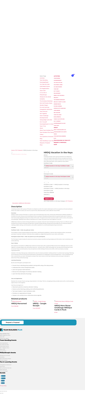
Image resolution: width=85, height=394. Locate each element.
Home (13, 150)
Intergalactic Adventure (46, 109)
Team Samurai (43, 111)
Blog (41, 138)
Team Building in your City (47, 140)
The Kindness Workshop (46, 101)
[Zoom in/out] (1, 391)
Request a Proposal (45, 142)
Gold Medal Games (45, 86)
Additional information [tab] (24, 203)
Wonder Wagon (44, 105)
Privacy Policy (3, 385)
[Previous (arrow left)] (1, 393)
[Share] (4, 391)
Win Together (43, 113)
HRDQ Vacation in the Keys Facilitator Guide (58, 165)
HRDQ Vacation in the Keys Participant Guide (58, 176)
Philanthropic (43, 94)
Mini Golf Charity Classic (46, 103)
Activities (42, 78)
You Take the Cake (44, 84)
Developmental (44, 117)
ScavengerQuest (44, 82)
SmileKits (42, 99)
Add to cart (49, 199)
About (41, 128)
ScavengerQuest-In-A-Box (46, 124)
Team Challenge (44, 115)
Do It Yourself (43, 122)
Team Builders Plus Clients (47, 132)
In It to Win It (43, 92)
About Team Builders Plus (46, 130)
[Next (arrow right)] (2, 393)
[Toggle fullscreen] (2, 391)
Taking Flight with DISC (46, 119)
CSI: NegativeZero (44, 88)
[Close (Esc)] (6, 391)
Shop (41, 145)
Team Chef (42, 90)
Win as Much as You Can (5, 367)
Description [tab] (15, 203)
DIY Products (18, 150)
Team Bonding (44, 80)
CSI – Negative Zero (4, 347)
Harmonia (2, 366)
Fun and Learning (44, 107)
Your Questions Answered (46, 136)
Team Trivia (43, 126)
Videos (41, 134)
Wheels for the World (45, 97)
